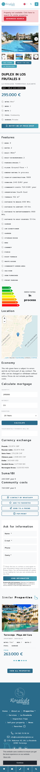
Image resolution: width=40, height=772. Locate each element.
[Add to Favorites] (35, 607)
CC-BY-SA (34, 358)
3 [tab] (19, 660)
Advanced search (15, 19)
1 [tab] (14, 660)
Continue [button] (20, 763)
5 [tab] (23, 660)
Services (13, 715)
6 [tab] (26, 660)
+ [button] (4, 318)
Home (5, 711)
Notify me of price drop (21, 126)
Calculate (19, 423)
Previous (4, 39)
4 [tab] (21, 660)
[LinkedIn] (26, 748)
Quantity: (6, 390)
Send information (20, 578)
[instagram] (20, 748)
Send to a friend (21, 508)
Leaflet (7, 358)
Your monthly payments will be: (15, 429)
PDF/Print (22, 514)
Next (36, 39)
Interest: (5, 400)
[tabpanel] (20, 631)
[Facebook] (15, 748)
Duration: (6, 411)
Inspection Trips (20, 719)
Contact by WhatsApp (21, 497)
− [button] (4, 321)
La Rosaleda (26, 715)
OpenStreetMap (20, 358)
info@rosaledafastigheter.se (21, 737)
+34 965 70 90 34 (21, 733)
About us (15, 711)
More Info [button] (6, 757)
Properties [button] (28, 711)
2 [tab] (16, 660)
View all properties (20, 671)
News (30, 722)
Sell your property (16, 722)
